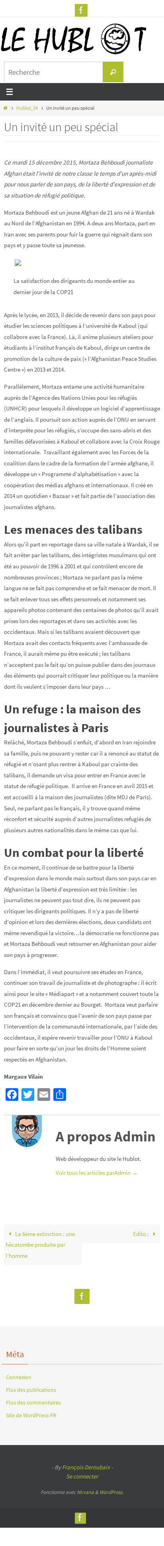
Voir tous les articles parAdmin (97, 1172)
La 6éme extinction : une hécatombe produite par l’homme (40, 1244)
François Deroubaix (86, 1467)
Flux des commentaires (33, 1402)
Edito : (141, 1234)
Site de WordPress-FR (31, 1415)
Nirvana (85, 1492)
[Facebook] (81, 10)
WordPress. (111, 1492)
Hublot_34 (27, 108)
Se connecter (82, 1476)
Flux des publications (31, 1389)
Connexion (18, 1377)
